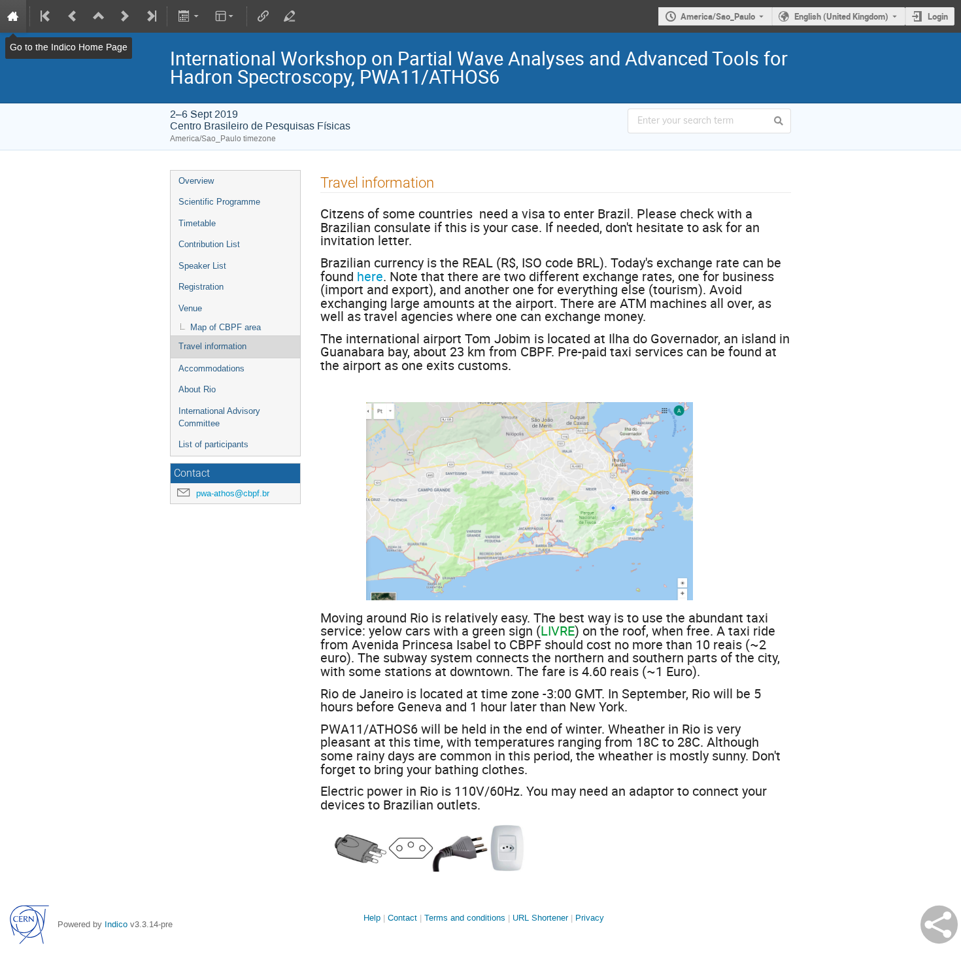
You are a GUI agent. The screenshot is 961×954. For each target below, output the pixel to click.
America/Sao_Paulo (718, 16)
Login (938, 16)
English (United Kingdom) (841, 16)
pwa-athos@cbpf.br (232, 493)
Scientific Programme (219, 202)
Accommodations (211, 368)
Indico (116, 924)
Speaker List (202, 266)
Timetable (197, 223)
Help (371, 917)
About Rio (197, 389)
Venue (190, 308)
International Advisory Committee (219, 417)
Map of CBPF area (225, 327)
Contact (402, 917)
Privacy (589, 917)
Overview (196, 181)
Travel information (212, 346)
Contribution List (209, 244)
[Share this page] (939, 924)
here (370, 276)
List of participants (213, 444)
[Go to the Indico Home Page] (13, 16)
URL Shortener (540, 917)
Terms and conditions (464, 917)
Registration (201, 287)
